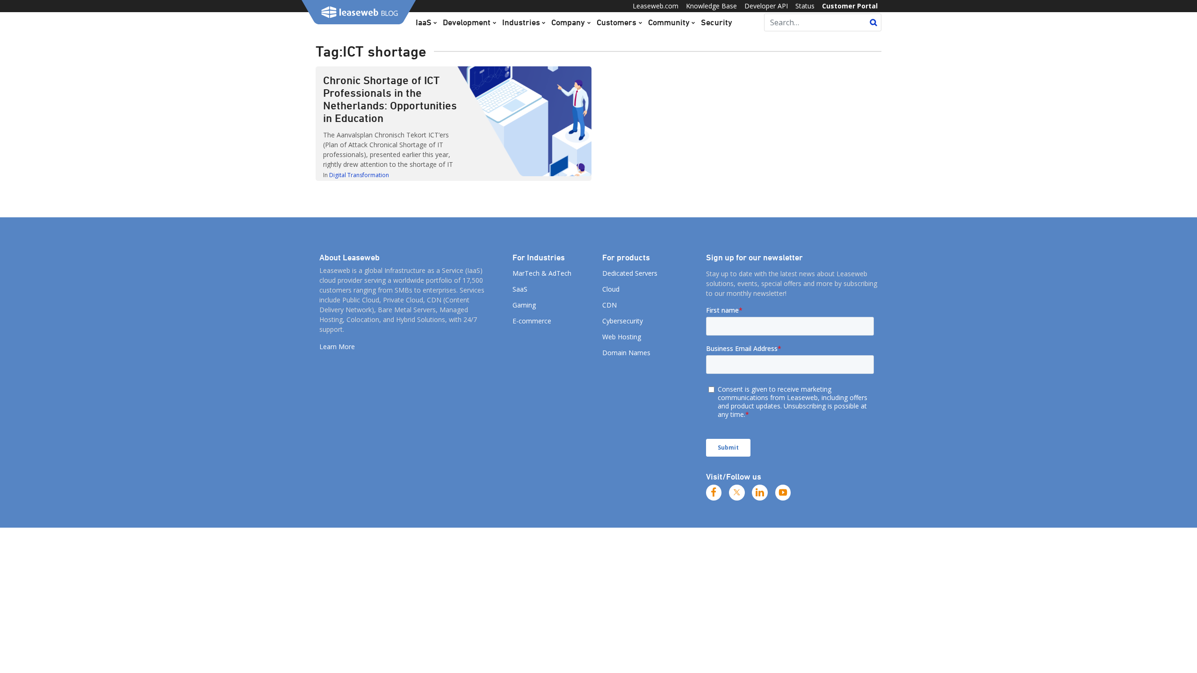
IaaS (424, 22)
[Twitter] (737, 493)
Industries (521, 22)
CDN (609, 305)
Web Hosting (621, 336)
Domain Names (626, 352)
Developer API (766, 5)
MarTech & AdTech (541, 273)
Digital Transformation (359, 175)
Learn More (337, 346)
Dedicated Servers (629, 273)
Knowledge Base (711, 5)
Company (568, 22)
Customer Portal (850, 5)
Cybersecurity (622, 320)
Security (716, 22)
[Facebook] (714, 493)
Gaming (524, 305)
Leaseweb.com (655, 5)
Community (669, 22)
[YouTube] (783, 493)
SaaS (519, 289)
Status (805, 5)
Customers (616, 22)
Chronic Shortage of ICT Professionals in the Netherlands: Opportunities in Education (390, 99)
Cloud (611, 289)
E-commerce (531, 320)
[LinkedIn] (760, 493)
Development (466, 22)
